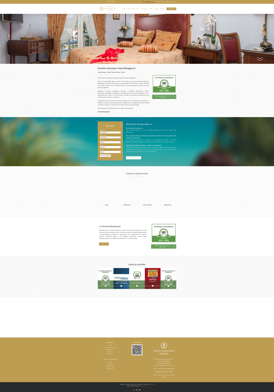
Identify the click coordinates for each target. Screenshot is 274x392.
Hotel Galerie (110, 349)
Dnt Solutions (143, 386)
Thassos (110, 351)
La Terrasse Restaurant (110, 347)
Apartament (110, 368)
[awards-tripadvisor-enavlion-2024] (105, 278)
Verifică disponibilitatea (105, 155)
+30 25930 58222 (160, 1)
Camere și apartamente (137, 173)
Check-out (103, 135)
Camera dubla (110, 366)
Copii (101, 145)
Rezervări (110, 353)
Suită (110, 362)
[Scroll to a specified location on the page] (260, 59)
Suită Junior (110, 364)
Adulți (101, 140)
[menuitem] (125, 9)
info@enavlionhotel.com (170, 1)
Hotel (110, 345)
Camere (102, 150)
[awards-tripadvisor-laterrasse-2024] (168, 278)
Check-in (102, 130)
